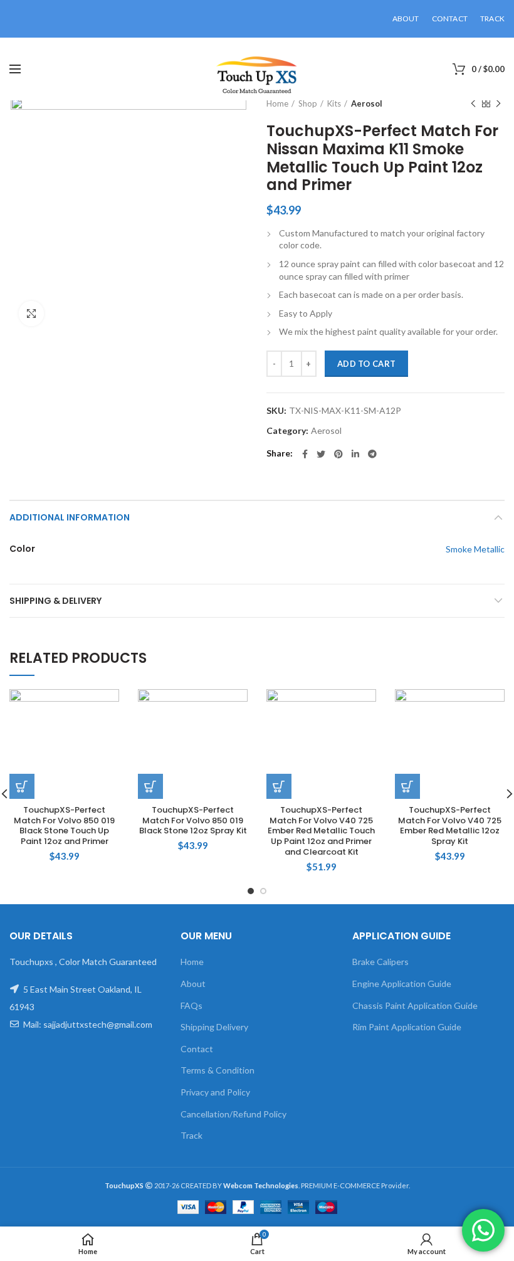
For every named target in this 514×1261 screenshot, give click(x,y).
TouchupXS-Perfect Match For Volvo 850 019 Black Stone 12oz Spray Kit (193, 821)
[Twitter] (321, 454)
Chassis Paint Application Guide (415, 1005)
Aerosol (366, 103)
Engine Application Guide (401, 983)
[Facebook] (305, 454)
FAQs (191, 1005)
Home (277, 103)
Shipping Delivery (214, 1026)
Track (191, 1135)
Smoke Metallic (475, 549)
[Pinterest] (338, 454)
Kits (334, 103)
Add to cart (366, 364)
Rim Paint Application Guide (406, 1026)
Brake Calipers (380, 961)
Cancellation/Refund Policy (233, 1114)
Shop (307, 103)
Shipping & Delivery (55, 600)
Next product (498, 103)
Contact (197, 1048)
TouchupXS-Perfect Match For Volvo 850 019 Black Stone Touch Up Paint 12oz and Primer (64, 826)
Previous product (473, 103)
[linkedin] (355, 454)
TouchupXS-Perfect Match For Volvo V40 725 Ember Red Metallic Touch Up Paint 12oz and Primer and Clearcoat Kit (321, 831)
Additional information (69, 517)
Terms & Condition (217, 1070)
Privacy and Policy (215, 1092)
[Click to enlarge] (31, 313)
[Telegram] (372, 454)
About (193, 983)
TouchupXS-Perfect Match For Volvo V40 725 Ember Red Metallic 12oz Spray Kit (449, 826)
